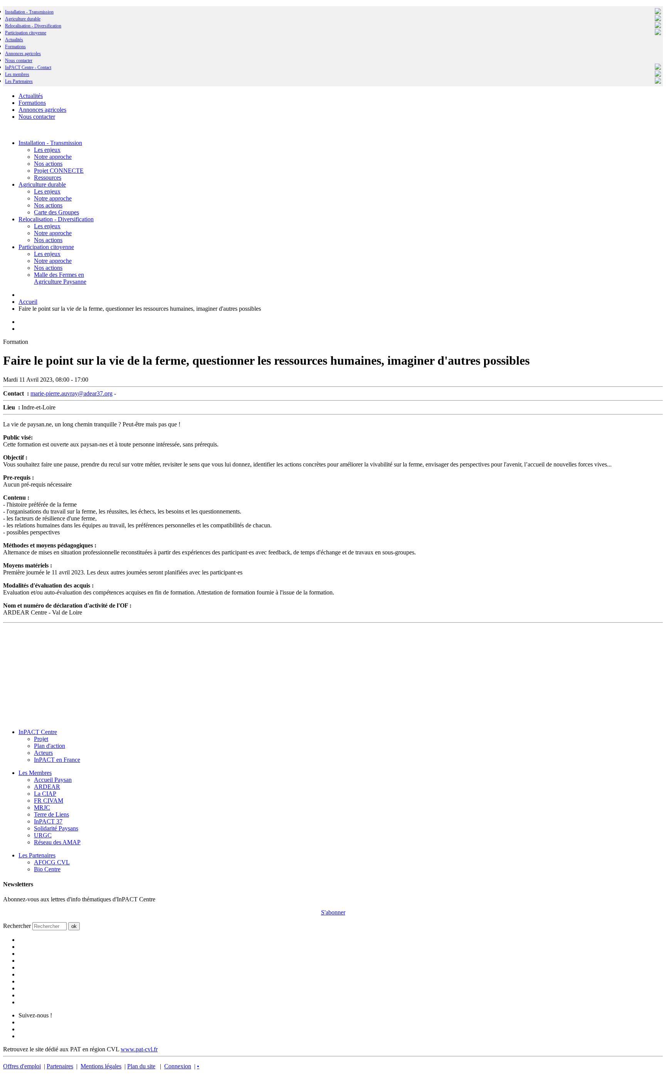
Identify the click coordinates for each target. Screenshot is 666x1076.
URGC (43, 835)
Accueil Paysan (53, 779)
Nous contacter (18, 60)
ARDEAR (47, 786)
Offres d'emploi (22, 1066)
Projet (41, 739)
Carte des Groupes (56, 212)
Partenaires (60, 1066)
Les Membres (35, 773)
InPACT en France (57, 759)
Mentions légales (101, 1066)
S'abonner (333, 912)
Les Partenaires (37, 855)
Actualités (14, 39)
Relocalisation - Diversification (33, 26)
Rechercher (17, 926)
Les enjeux (47, 149)
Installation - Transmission (29, 12)
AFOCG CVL (52, 862)
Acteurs (43, 752)
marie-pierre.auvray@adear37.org (71, 393)
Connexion (177, 1066)
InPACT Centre (37, 732)
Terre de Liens (51, 814)
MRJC (42, 807)
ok (74, 926)
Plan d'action (49, 746)
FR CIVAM (48, 800)
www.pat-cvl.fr (139, 1049)
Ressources (47, 177)
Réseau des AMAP (57, 842)
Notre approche (53, 156)
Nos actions (48, 163)
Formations (15, 46)
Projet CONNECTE (59, 170)
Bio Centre (47, 869)
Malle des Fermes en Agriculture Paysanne (60, 278)
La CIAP (45, 793)
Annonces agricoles (23, 53)
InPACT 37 (48, 821)
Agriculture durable (22, 19)
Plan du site (141, 1066)
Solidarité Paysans (56, 828)
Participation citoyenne (25, 32)
